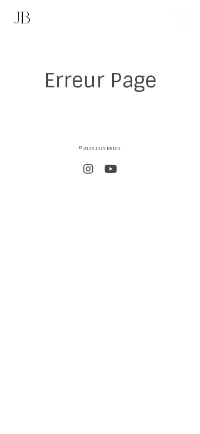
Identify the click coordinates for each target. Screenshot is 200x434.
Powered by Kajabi (100, 198)
